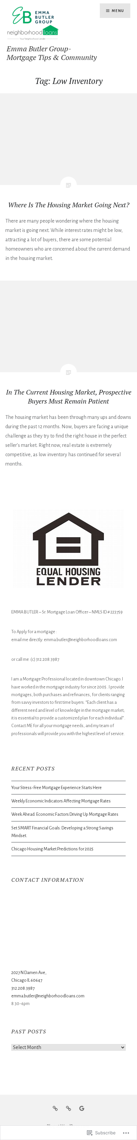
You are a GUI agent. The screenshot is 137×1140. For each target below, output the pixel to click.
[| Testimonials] (81, 1108)
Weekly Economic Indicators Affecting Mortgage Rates (61, 800)
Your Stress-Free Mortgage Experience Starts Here (56, 787)
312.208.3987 (23, 988)
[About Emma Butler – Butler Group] (55, 1108)
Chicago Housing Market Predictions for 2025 (52, 848)
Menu (118, 11)
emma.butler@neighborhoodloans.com (47, 995)
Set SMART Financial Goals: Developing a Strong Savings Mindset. (62, 831)
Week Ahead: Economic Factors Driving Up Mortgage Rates (64, 814)
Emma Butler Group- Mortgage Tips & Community (52, 53)
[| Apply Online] (68, 1108)
